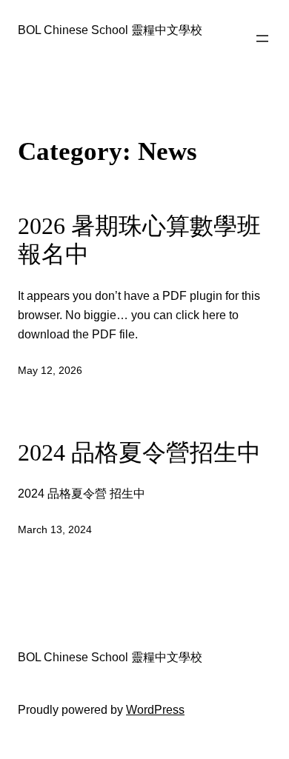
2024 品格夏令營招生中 (139, 452)
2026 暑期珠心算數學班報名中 (139, 240)
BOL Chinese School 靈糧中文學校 (110, 29)
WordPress (155, 709)
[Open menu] (262, 38)
